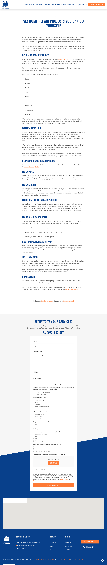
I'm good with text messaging (42, 392)
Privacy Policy (63, 479)
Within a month (39, 439)
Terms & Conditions (49, 559)
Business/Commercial (40, 419)
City (34, 384)
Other (36, 408)
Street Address (37, 378)
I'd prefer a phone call (40, 394)
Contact (52, 550)
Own (36, 424)
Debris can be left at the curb (42, 451)
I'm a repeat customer (40, 400)
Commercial (47, 4)
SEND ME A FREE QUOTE (53, 485)
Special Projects (57, 4)
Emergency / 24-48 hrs (41, 434)
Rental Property (39, 416)
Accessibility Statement (63, 559)
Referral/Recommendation (42, 406)
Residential (39, 4)
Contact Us (71, 4)
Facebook (37, 404)
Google (36, 402)
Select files (53, 463)
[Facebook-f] (102, 560)
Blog (64, 4)
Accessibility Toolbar (77, 559)
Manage (37, 429)
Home (26, 4)
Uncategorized (68, 301)
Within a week (38, 437)
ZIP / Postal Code (58, 384)
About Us (31, 4)
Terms (35, 481)
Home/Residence (39, 414)
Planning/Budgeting (40, 441)
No (35, 449)
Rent (36, 426)
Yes (35, 447)
